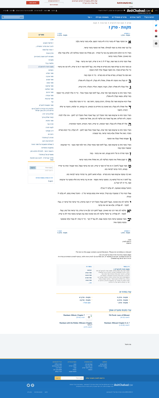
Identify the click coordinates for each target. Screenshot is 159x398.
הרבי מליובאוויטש (57, 366)
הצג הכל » (86, 303)
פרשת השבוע (72, 371)
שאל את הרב (37, 10)
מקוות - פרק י (123, 303)
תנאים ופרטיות (38, 392)
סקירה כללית (58, 364)
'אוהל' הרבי (59, 368)
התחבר (53, 10)
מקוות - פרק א (85, 300)
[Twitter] (28, 385)
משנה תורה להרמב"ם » (121, 269)
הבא (62, 34)
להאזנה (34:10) (124, 317)
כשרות (74, 369)
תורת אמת (113, 255)
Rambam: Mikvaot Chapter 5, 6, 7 (116, 323)
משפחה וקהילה (102, 17)
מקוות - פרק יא (84, 297)
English (50, 181)
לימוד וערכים (135, 17)
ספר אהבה (88, 275)
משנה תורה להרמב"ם (117, 23)
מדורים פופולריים (119, 17)
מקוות (95, 23)
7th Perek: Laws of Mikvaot (119, 315)
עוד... (90, 283)
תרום (11, 10)
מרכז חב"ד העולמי (74, 384)
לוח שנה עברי (88, 366)
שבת (75, 368)
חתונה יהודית (72, 366)
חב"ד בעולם (58, 371)
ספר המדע (88, 273)
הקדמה (89, 270)
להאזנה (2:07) (88, 327)
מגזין (105, 368)
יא (129, 211)
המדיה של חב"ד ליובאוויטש (114, 392)
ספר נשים (89, 280)
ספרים (129, 23)
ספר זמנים (88, 278)
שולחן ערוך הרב (57, 369)
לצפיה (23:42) (80, 317)
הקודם (125, 34)
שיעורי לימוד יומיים (87, 368)
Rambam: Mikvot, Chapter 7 (74, 315)
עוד (52, 102)
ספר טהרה (103, 23)
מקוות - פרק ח (122, 297)
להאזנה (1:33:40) (124, 325)
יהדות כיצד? (149, 17)
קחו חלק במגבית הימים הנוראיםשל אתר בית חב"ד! (84, 2)
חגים (75, 364)
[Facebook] (32, 385)
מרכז (123, 392)
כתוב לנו (29, 392)
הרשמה (90, 369)
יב (129, 219)
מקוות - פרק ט (122, 300)
